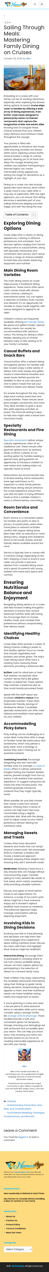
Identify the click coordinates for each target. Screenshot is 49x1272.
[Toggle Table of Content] (32, 215)
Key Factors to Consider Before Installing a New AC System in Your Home (24, 1199)
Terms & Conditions (16, 1228)
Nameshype (18, 1266)
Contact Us (11, 1220)
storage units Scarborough (22, 1015)
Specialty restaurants (15, 440)
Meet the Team (13, 1232)
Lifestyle (11, 1101)
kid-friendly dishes (34, 322)
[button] (34, 4)
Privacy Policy (13, 1224)
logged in (23, 1137)
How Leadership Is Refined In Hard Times (24, 1193)
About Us (10, 1216)
